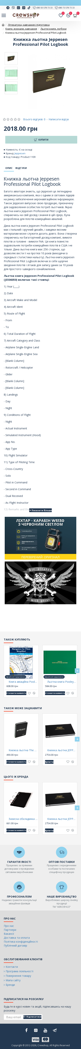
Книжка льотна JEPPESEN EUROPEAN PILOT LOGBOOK (61, 750)
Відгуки (21, 168)
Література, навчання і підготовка (29, 24)
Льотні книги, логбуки (53, 28)
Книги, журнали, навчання (21, 28)
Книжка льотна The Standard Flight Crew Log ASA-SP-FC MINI (23, 750)
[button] (4, 670)
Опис (8, 168)
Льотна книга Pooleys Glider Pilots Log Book (61, 681)
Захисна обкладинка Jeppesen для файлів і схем (23, 819)
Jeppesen (20, 153)
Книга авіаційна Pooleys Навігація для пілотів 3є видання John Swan (23, 681)
